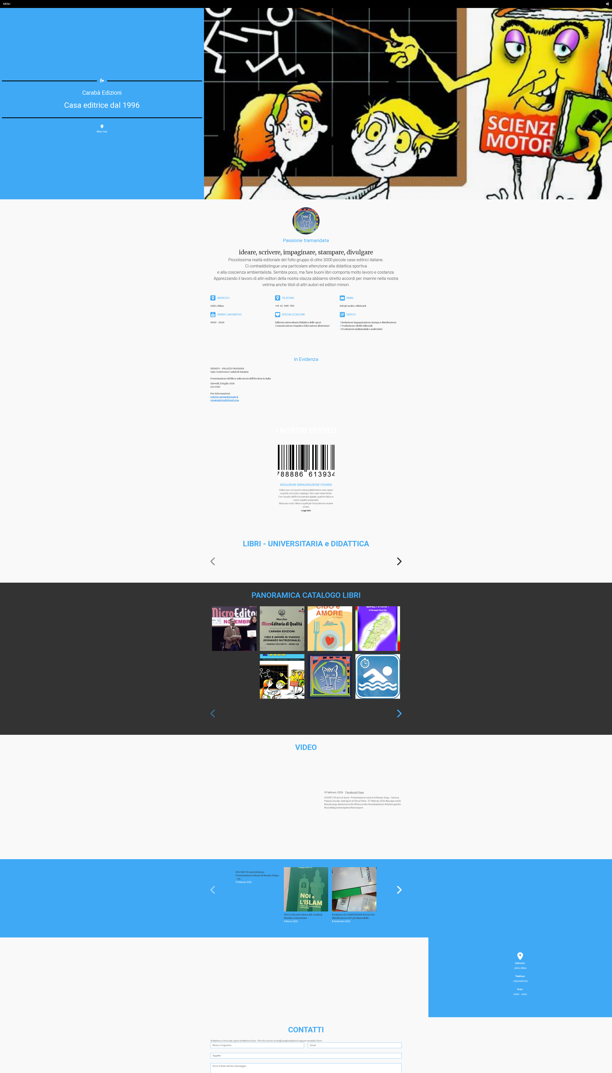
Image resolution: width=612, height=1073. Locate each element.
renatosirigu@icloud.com (224, 400)
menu (6, 3)
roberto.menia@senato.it (224, 396)
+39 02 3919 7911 (284, 305)
